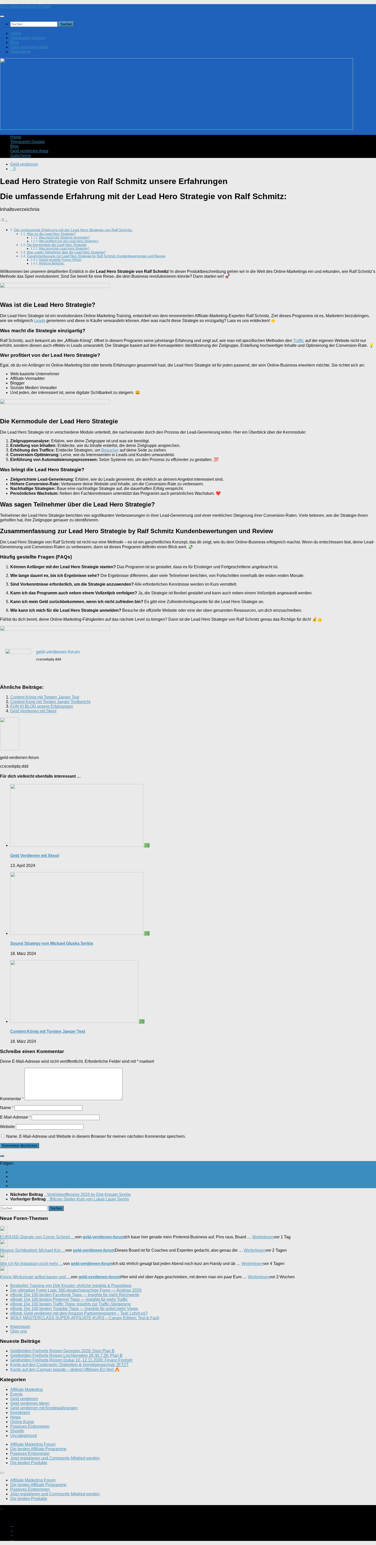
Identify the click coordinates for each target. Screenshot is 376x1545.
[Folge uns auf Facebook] (11, 1181)
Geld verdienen (24, 164)
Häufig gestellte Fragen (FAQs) (60, 259)
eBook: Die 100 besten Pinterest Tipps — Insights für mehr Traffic (69, 1299)
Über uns (18, 1331)
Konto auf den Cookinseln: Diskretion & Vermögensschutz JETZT (69, 1364)
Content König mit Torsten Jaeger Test (44, 697)
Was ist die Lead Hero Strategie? (51, 234)
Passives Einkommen (30, 1426)
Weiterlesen (263, 1237)
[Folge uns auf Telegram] (11, 1186)
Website (7, 1126)
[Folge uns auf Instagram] (11, 1176)
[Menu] (2, 16)
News (15, 1417)
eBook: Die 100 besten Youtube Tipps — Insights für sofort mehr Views (74, 1308)
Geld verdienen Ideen (29, 1403)
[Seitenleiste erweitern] (2, 1156)
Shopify (17, 1431)
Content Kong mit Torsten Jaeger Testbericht (50, 702)
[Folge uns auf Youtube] (11, 1172)
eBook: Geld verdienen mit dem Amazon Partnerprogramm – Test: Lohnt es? (79, 1313)
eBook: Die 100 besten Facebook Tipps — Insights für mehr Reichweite (74, 1295)
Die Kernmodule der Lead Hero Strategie (56, 245)
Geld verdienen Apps (29, 47)
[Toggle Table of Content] (4, 221)
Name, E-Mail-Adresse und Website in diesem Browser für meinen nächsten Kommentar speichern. (96, 1136)
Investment (20, 1412)
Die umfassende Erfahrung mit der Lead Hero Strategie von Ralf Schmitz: (73, 230)
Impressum (20, 1326)
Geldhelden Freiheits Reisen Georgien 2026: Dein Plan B (62, 1351)
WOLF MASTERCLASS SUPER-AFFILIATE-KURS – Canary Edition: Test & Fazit (84, 1318)
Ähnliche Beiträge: (51, 263)
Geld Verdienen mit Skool (33, 711)
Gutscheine (20, 51)
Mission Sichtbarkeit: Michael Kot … (32, 1250)
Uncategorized (23, 1435)
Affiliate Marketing (26, 1389)
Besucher (110, 450)
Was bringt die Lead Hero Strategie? (64, 248)
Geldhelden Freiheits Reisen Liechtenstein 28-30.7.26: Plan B (66, 1355)
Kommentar (12, 1099)
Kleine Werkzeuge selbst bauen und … (35, 1277)
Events (16, 1394)
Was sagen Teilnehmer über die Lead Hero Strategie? (66, 252)
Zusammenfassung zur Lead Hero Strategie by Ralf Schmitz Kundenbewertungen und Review (96, 256)
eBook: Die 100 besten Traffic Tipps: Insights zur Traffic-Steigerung (70, 1304)
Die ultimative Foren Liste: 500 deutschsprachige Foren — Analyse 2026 (75, 1290)
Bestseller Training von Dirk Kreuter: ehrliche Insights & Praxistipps (70, 1285)
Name (7, 1108)
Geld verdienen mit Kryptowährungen (44, 1408)
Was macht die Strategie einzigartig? (64, 237)
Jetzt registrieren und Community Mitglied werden (55, 1458)
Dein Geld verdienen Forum (25, 6)
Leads (39, 320)
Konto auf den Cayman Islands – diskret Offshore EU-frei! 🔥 (65, 1369)
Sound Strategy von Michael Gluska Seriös (51, 943)
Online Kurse (22, 1422)
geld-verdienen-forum (104, 1237)
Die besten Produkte (28, 1463)
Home (15, 33)
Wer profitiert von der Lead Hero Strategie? (68, 241)
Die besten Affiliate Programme (38, 1449)
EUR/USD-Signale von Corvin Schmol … (37, 1237)
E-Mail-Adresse (15, 1117)
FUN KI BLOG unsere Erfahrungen (41, 706)
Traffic (298, 340)
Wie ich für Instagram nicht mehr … (31, 1263)
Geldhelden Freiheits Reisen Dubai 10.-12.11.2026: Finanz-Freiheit (71, 1360)
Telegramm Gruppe (27, 38)
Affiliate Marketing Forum (33, 1444)
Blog (14, 42)
